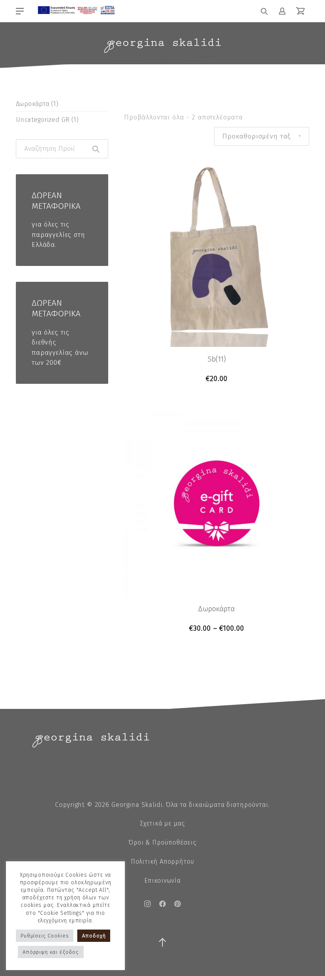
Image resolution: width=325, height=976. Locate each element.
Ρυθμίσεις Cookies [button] (45, 936)
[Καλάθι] (300, 11)
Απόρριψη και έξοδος (51, 952)
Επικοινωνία (162, 880)
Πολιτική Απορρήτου (162, 861)
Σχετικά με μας (162, 823)
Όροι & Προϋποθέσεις (162, 842)
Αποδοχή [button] (93, 936)
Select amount (216, 628)
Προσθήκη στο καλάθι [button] (216, 379)
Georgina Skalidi (136, 805)
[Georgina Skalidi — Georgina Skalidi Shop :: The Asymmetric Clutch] (162, 45)
